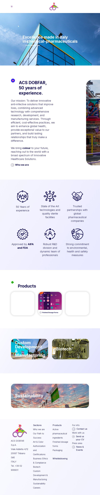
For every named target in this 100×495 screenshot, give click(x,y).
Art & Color (38, 442)
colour (26, 148)
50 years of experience (35, 39)
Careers (36, 487)
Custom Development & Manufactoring (40, 475)
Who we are (22, 164)
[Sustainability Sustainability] (50, 407)
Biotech (36, 467)
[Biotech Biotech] (70, 358)
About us (28, 45)
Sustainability (39, 483)
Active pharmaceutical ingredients (60, 433)
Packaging (57, 450)
